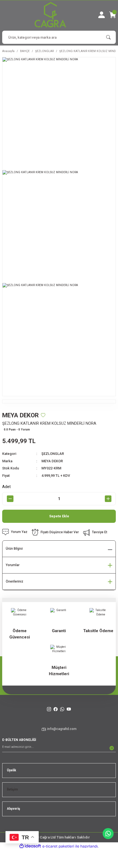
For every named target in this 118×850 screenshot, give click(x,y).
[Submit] (112, 748)
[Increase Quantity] (108, 498)
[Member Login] (101, 15)
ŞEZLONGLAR (52, 454)
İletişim (12, 789)
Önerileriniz (14, 581)
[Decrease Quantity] (10, 498)
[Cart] (112, 15)
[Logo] (50, 14)
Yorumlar (12, 565)
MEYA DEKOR (52, 461)
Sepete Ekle (59, 516)
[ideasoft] (30, 846)
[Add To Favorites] (43, 415)
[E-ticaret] (58, 846)
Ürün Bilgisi (14, 548)
